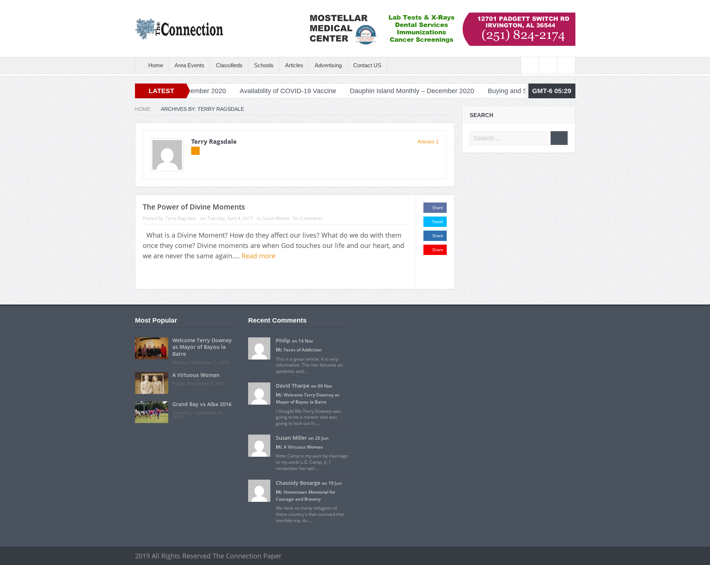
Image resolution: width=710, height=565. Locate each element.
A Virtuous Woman (196, 374)
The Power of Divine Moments (194, 207)
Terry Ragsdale (214, 141)
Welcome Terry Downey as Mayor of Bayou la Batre (202, 347)
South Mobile (276, 218)
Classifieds (229, 65)
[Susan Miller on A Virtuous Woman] (259, 445)
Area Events (189, 65)
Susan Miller (291, 437)
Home (155, 65)
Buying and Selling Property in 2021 (523, 91)
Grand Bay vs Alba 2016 (201, 404)
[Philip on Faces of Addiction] (259, 348)
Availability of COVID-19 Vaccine (270, 91)
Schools (264, 65)
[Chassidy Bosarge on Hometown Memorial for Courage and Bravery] (259, 490)
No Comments (308, 218)
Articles (294, 65)
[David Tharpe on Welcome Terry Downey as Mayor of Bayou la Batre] (259, 392)
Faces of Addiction (303, 350)
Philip (283, 340)
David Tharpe (293, 385)
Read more (259, 255)
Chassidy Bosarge (298, 482)
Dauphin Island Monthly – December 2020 (394, 91)
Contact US (367, 65)
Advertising (328, 65)
